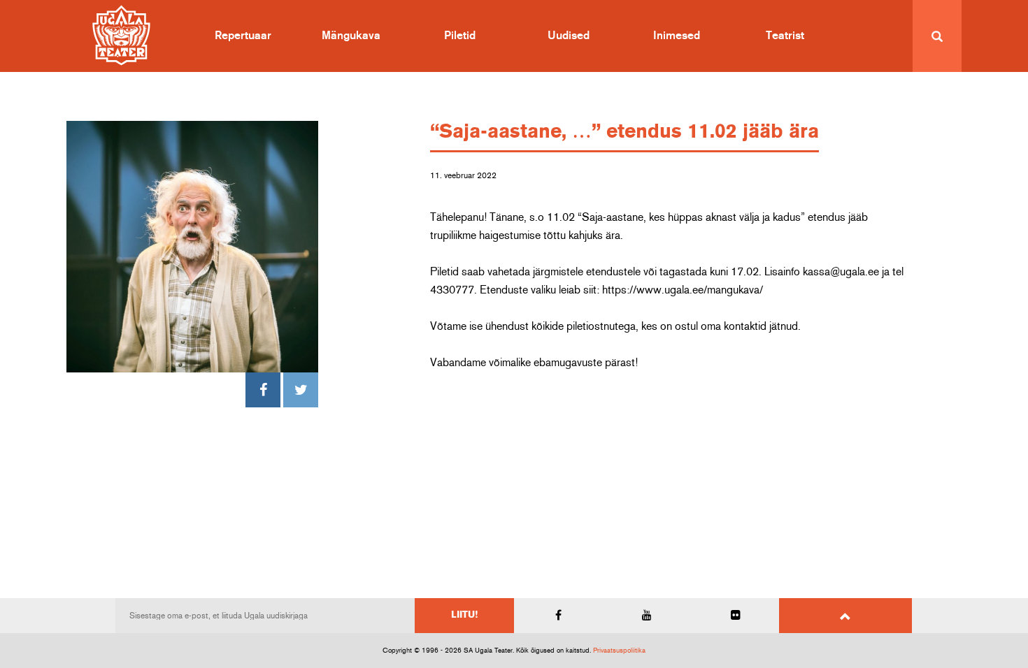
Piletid (460, 35)
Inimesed (676, 35)
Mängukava (351, 35)
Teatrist (785, 35)
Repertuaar (243, 35)
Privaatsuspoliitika (619, 650)
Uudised (569, 35)
